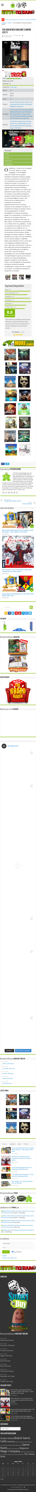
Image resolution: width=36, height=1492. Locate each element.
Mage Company (10, 1451)
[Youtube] (19, 613)
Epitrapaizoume (8, 35)
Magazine (24, 1448)
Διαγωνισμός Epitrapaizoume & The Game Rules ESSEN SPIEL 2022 (22, 1410)
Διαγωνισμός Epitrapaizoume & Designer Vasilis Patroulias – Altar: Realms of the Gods (18, 531)
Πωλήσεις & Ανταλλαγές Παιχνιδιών (23, 1230)
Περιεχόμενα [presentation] (8, 160)
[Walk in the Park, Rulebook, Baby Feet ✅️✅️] (18, 998)
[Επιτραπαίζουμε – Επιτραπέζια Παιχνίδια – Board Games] (18, 4)
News (21, 1451)
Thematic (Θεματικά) (23, 118)
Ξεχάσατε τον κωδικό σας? (9, 1258)
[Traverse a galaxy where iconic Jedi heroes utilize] (18, 1031)
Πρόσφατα (4, 1144)
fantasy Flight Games (17, 1445)
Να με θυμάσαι (17, 1252)
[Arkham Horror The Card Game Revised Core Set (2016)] (24, 354)
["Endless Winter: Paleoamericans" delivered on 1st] (18, 899)
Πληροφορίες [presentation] (8, 164)
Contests (10, 1441)
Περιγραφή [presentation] (8, 150)
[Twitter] (12, 613)
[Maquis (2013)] (11, 368)
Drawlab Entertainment (20, 1442)
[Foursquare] (23, 613)
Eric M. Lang (13, 87)
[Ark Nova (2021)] (24, 409)
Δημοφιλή (12, 1144)
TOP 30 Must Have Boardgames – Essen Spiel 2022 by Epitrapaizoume (22, 1417)
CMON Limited (22, 123)
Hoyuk (8, 1448)
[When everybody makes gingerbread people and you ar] (18, 766)
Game (9, 23)
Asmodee (28, 121)
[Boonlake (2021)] (11, 395)
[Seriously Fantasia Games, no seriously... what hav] (18, 800)
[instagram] (26, 613)
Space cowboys (7, 1454)
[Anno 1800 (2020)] (10, 436)
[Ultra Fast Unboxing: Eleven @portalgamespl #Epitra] (18, 866)
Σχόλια (19, 1144)
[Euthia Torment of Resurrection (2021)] (25, 395)
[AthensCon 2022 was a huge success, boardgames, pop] (18, 965)
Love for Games (12, 1485)
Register (4, 1255)
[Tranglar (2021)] (24, 436)
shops (2, 1454)
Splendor (21, 1454)
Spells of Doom (15, 1454)
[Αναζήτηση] (31, 607)
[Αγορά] (14, 73)
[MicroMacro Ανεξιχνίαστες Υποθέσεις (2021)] (25, 450)
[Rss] (5, 613)
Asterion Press (14, 123)
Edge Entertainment (19, 125)
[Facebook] (9, 613)
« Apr (1, 1479)
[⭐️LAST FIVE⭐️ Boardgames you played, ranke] (18, 833)
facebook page (8, 1445)
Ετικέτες (26, 1144)
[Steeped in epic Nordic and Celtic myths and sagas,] (18, 932)
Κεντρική (4, 23)
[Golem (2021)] (24, 382)
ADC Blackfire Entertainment (17, 121)
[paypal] (30, 613)
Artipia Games (7, 1438)
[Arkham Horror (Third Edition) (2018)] (25, 422)
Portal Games (17, 128)
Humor (12, 1448)
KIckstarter (16, 1448)
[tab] (18, 150)
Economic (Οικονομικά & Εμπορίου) (19, 109)
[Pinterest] (16, 613)
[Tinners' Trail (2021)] (11, 422)
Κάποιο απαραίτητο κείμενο (17, 102)
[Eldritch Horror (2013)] (25, 368)
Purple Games (26, 1451)
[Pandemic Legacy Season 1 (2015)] (10, 409)
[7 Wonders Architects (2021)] (10, 382)
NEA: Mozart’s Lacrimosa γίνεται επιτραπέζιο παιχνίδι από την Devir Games (16, 570)
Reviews (32, 1451)
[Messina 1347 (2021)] (10, 354)
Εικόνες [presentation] (7, 157)
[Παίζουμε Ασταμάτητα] (18, 12)
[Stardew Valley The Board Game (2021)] (11, 450)
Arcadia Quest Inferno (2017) (12, 500)
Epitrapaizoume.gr (30, 1485)
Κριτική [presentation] (7, 154)
